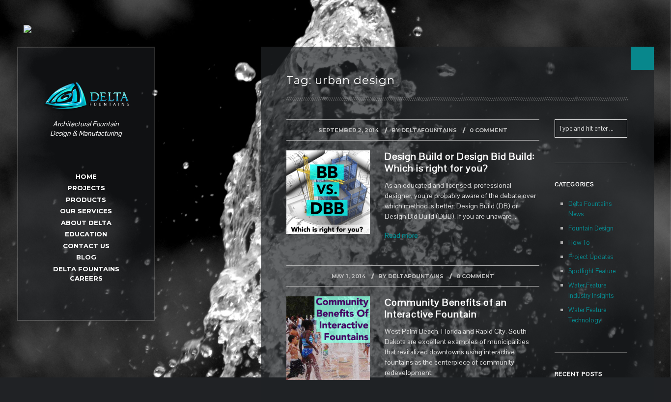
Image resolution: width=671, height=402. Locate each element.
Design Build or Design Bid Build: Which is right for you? (460, 162)
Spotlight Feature (591, 271)
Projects (86, 188)
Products (86, 199)
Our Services (86, 211)
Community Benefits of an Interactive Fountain (446, 308)
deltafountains (429, 130)
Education (86, 234)
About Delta (86, 223)
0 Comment (488, 130)
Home (86, 176)
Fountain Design (591, 228)
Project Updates (590, 257)
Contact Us (86, 246)
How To (579, 242)
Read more (401, 235)
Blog (86, 257)
